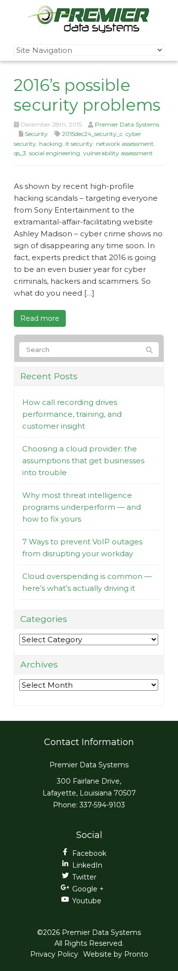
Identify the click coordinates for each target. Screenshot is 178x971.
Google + (88, 888)
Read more (39, 318)
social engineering (54, 153)
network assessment (125, 143)
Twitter (84, 877)
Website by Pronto (115, 954)
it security (79, 143)
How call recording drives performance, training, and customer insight (72, 414)
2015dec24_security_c (92, 133)
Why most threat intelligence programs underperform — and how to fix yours (81, 507)
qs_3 (20, 153)
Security (36, 133)
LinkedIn (87, 865)
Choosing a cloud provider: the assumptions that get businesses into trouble (83, 460)
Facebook (89, 853)
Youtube (86, 900)
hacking (50, 143)
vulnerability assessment (118, 153)
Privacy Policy (54, 954)
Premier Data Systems (127, 124)
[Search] (149, 350)
